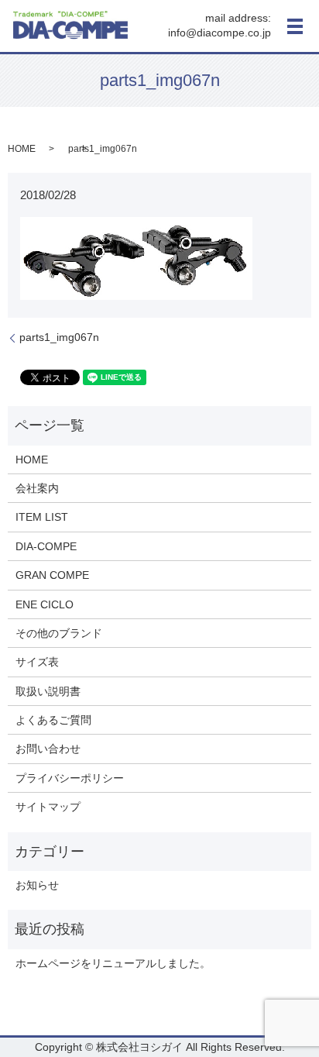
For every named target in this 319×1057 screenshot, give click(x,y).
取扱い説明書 (48, 691)
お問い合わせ (48, 748)
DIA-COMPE (46, 546)
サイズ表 (37, 662)
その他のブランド (58, 633)
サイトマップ (48, 806)
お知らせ (37, 885)
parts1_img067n (59, 337)
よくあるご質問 (53, 720)
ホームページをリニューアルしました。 (113, 963)
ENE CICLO (44, 604)
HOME (22, 148)
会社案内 (37, 488)
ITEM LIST (41, 517)
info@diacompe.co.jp (219, 33)
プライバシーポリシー (69, 778)
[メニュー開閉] (295, 26)
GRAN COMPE (52, 575)
